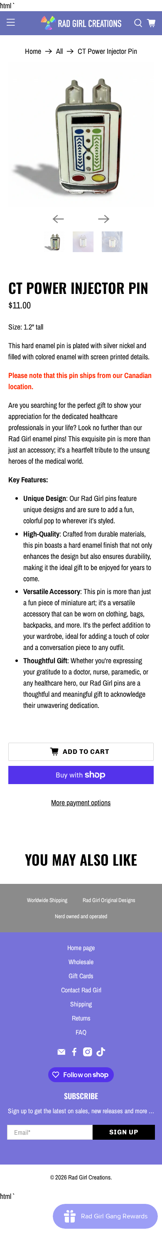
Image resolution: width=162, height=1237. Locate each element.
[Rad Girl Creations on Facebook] (74, 1054)
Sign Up (123, 1132)
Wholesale (81, 961)
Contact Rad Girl (81, 989)
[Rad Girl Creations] (81, 23)
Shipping (81, 1003)
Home (33, 51)
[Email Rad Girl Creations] (61, 1054)
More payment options (80, 802)
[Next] (104, 219)
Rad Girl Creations (89, 1177)
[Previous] (58, 219)
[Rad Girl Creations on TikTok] (101, 1054)
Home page (81, 947)
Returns (81, 1018)
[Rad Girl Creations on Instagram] (87, 1054)
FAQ (81, 1032)
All (59, 51)
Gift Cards (81, 975)
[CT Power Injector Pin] (81, 134)
